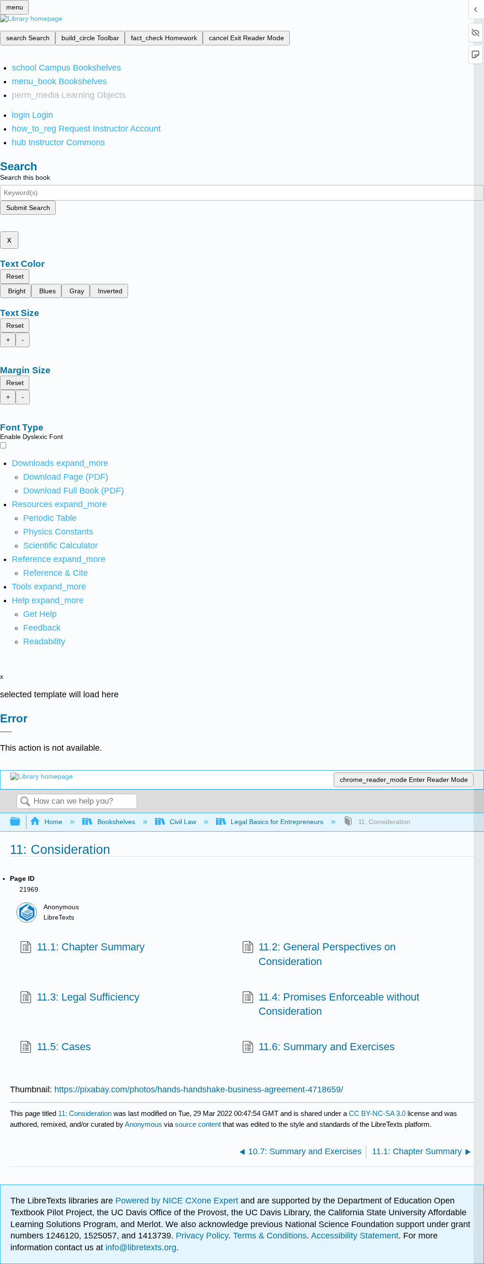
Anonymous (143, 1124)
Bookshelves (116, 821)
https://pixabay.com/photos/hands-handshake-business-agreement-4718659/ (198, 1089)
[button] (41, 627)
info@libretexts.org (139, 1247)
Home (53, 821)
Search (25, 802)
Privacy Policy (202, 1235)
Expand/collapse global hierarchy (21, 822)
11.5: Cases (63, 1047)
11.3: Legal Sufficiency (88, 997)
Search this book (25, 177)
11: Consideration (85, 1113)
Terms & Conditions (270, 1235)
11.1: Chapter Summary (90, 947)
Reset (15, 276)
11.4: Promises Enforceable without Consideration (339, 1004)
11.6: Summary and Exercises (327, 1047)
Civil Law (183, 821)
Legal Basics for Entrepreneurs (277, 821)
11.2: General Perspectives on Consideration (327, 954)
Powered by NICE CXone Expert (178, 1200)
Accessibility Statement (354, 1235)
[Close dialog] (6, 731)
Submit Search (28, 207)
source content (198, 1124)
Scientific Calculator (60, 545)
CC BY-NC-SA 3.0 (377, 1113)
